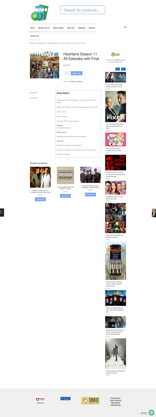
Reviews (92, 28)
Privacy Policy (115, 398)
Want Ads (70, 28)
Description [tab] (33, 93)
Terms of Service (115, 400)
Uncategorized (41, 43)
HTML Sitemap (116, 405)
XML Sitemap (115, 403)
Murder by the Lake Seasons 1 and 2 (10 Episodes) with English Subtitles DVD (115, 332)
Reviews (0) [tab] (34, 98)
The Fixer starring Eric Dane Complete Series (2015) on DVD (114, 126)
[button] (56, 54)
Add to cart (76, 73)
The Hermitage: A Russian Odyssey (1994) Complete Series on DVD (114, 284)
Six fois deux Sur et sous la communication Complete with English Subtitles (115, 174)
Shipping (81, 28)
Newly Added (58, 28)
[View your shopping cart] (115, 26)
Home (32, 28)
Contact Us (34, 36)
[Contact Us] (151, 412)
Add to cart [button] (40, 199)
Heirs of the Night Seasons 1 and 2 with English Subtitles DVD (115, 310)
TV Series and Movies (53, 43)
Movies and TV (44, 28)
